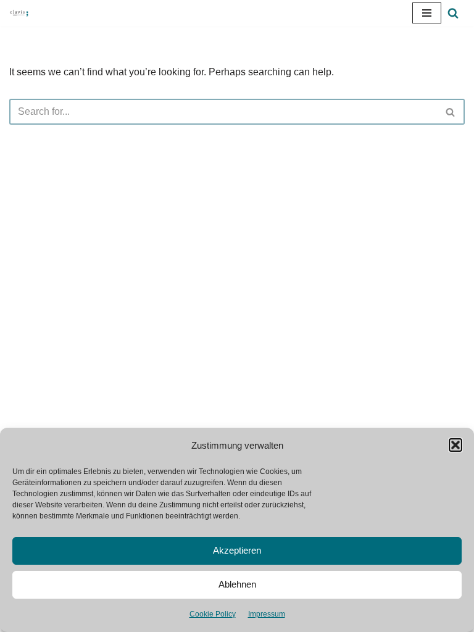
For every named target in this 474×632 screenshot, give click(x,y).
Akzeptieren (237, 550)
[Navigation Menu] (426, 12)
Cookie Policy (212, 614)
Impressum (266, 614)
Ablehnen (237, 584)
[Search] (453, 13)
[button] (455, 445)
